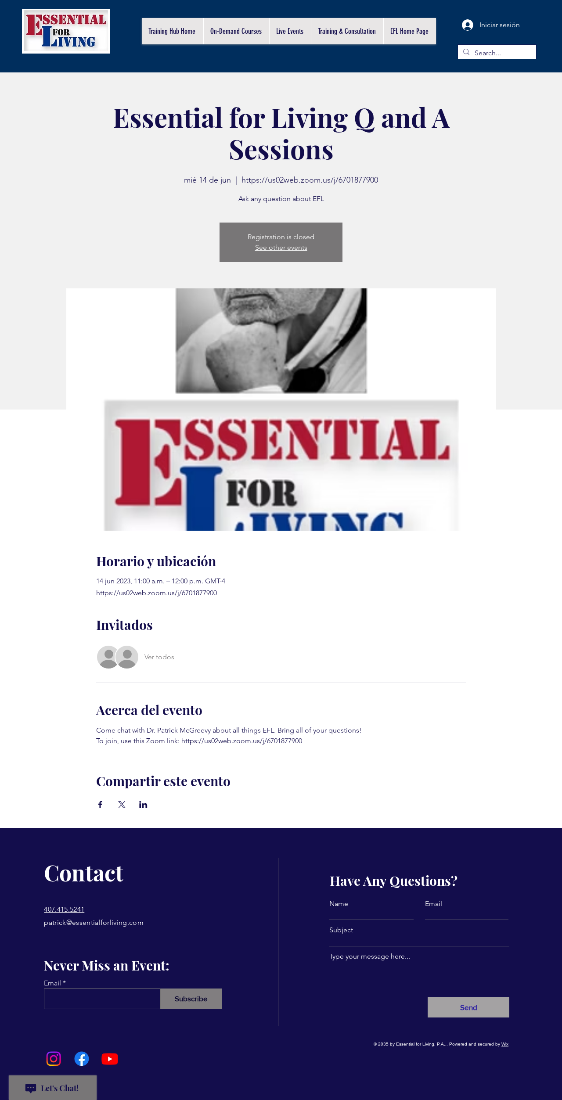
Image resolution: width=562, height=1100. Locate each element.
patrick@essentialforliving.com (94, 922)
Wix (504, 1044)
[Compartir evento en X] (122, 804)
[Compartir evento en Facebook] (100, 804)
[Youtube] (109, 1058)
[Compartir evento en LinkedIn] (143, 804)
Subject (341, 930)
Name (338, 903)
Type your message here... (369, 956)
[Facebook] (81, 1058)
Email (52, 983)
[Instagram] (53, 1058)
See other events (281, 247)
